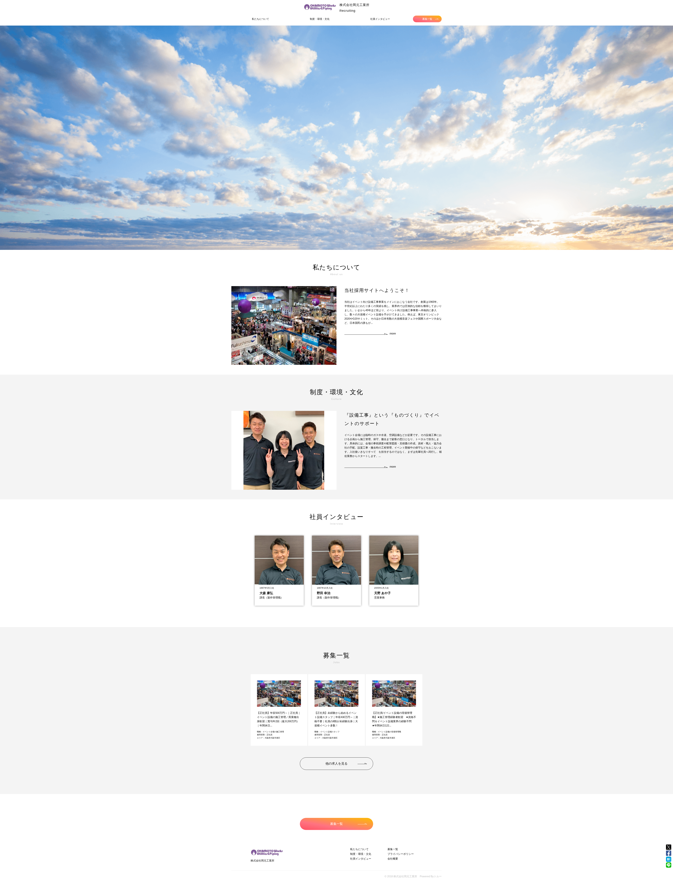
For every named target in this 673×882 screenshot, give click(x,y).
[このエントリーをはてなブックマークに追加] (668, 859)
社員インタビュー (380, 19)
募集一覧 (427, 19)
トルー (438, 876)
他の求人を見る (336, 763)
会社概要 (393, 858)
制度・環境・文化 (319, 19)
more (393, 333)
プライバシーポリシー (401, 853)
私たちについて (260, 19)
